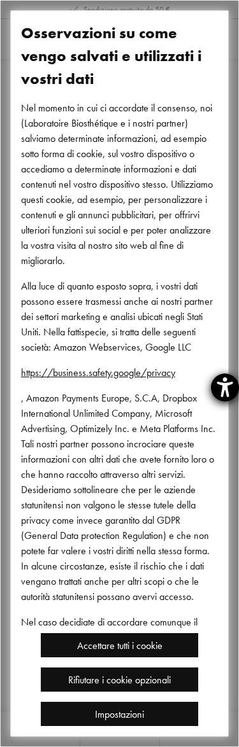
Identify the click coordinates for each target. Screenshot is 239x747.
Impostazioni (119, 714)
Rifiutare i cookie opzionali (119, 679)
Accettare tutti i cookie (120, 645)
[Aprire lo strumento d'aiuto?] (225, 387)
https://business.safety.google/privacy (98, 372)
